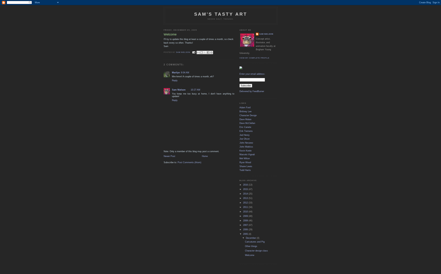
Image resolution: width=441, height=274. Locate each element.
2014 (246, 193)
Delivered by (246, 91)
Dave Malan (245, 119)
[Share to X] (205, 52)
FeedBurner (258, 91)
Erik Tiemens (246, 131)
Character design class (256, 250)
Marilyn (176, 72)
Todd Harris (245, 170)
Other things (251, 246)
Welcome (249, 255)
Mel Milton (244, 158)
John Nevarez (246, 142)
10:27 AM (195, 89)
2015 (246, 189)
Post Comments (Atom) (189, 162)
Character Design (248, 115)
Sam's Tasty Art (220, 14)
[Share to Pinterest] (211, 52)
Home (205, 156)
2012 (246, 202)
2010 (246, 211)
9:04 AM (185, 72)
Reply (175, 80)
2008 (246, 220)
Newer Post (169, 156)
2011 (246, 207)
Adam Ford (244, 107)
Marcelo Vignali (247, 154)
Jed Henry (244, 135)
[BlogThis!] (201, 52)
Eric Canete (245, 127)
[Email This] (198, 52)
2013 (246, 198)
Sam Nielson (179, 89)
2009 (246, 216)
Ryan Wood (245, 162)
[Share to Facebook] (208, 52)
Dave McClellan (247, 123)
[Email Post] (194, 52)
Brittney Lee (245, 111)
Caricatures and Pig (255, 241)
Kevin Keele (245, 150)
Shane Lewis (245, 166)
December (251, 238)
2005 (246, 234)
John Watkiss (246, 146)
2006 (246, 229)
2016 (246, 184)
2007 (246, 225)
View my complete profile (254, 58)
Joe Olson (244, 139)
